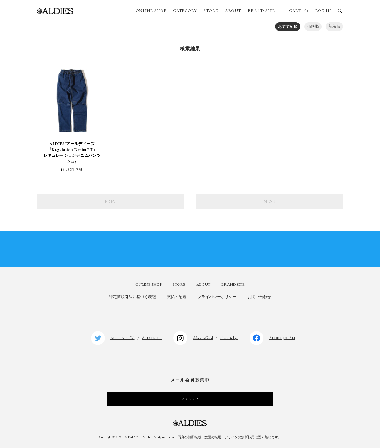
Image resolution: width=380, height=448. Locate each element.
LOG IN (323, 10)
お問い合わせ (259, 296)
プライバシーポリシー (217, 296)
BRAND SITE (261, 10)
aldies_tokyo (229, 337)
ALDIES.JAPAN (282, 337)
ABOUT (233, 10)
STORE (211, 10)
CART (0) (298, 10)
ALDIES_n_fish (122, 337)
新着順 (334, 26)
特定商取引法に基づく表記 (132, 296)
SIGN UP (190, 398)
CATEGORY (185, 10)
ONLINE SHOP (151, 10)
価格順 (313, 26)
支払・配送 (176, 296)
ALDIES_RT (152, 337)
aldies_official (203, 337)
